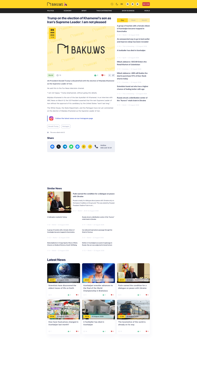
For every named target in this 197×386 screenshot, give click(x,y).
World (147, 10)
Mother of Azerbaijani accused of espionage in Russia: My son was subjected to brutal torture (97, 244)
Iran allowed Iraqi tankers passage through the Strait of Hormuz (97, 231)
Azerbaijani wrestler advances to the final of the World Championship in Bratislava (98, 288)
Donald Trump (53, 126)
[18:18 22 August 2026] (98, 309)
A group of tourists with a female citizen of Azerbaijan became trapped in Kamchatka (61, 231)
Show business (128, 10)
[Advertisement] (81, 169)
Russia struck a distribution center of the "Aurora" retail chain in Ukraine (98, 218)
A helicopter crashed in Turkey (57, 217)
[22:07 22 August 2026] (63, 273)
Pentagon (65, 126)
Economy (68, 10)
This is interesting (104, 10)
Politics (50, 10)
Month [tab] (144, 20)
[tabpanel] (133, 65)
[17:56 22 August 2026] (133, 309)
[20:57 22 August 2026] (98, 273)
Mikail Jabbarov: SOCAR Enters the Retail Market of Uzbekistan (132, 63)
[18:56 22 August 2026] (63, 309)
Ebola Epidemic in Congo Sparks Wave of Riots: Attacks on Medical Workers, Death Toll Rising (62, 244)
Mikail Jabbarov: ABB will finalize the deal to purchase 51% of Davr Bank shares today (132, 76)
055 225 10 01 (106, 148)
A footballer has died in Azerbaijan (131, 50)
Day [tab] (122, 20)
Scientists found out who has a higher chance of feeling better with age (132, 87)
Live (147, 4)
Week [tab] (133, 20)
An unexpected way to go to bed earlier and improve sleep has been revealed (133, 40)
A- (110, 75)
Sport (84, 10)
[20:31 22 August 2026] (133, 273)
